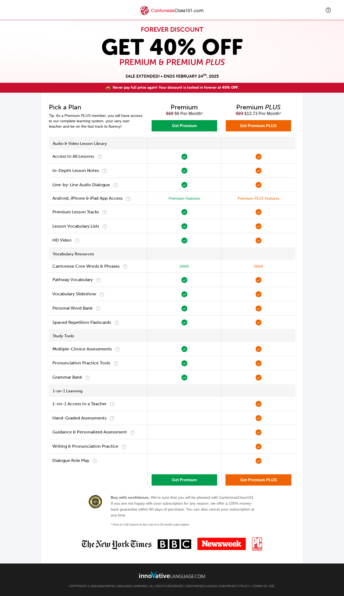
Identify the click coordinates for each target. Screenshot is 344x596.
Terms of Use (263, 586)
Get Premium (184, 125)
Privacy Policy (238, 586)
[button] (328, 10)
